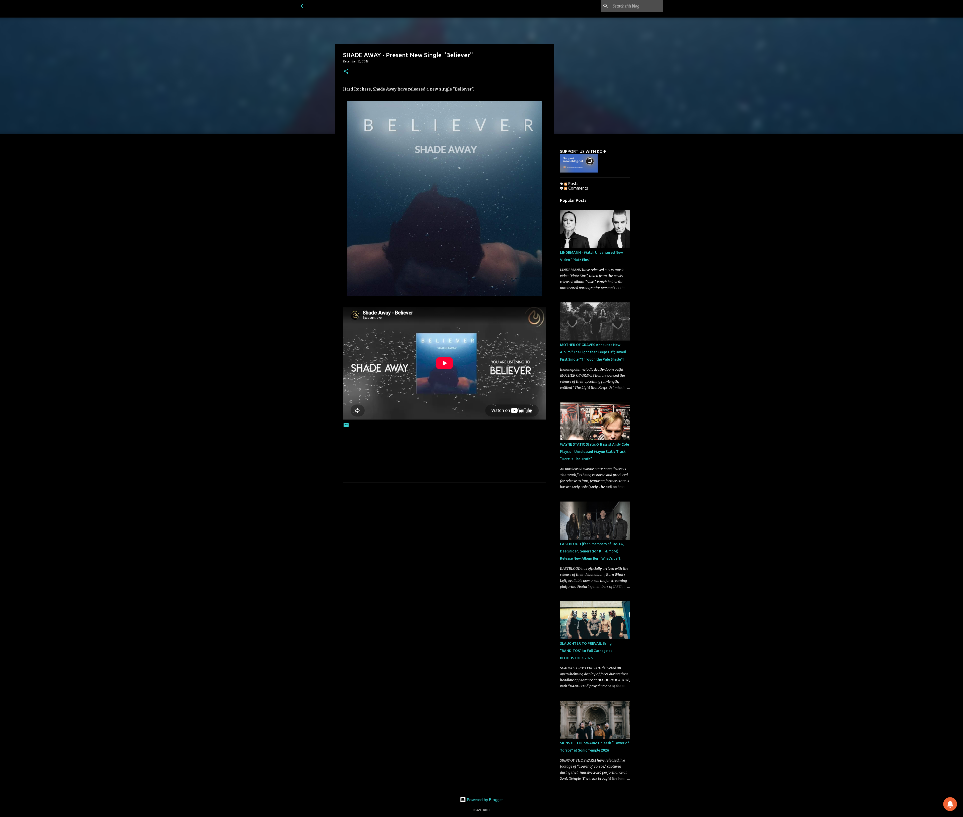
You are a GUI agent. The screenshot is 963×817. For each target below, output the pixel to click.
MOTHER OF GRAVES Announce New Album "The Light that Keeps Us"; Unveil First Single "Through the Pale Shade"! (593, 352)
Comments (577, 188)
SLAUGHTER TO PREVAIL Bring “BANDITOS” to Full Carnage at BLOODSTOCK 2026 (586, 650)
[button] (346, 71)
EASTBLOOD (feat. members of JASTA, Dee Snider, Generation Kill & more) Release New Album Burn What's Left (592, 551)
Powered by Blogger (484, 799)
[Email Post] (346, 427)
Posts (573, 183)
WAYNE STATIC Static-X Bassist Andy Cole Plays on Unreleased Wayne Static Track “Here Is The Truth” (594, 451)
